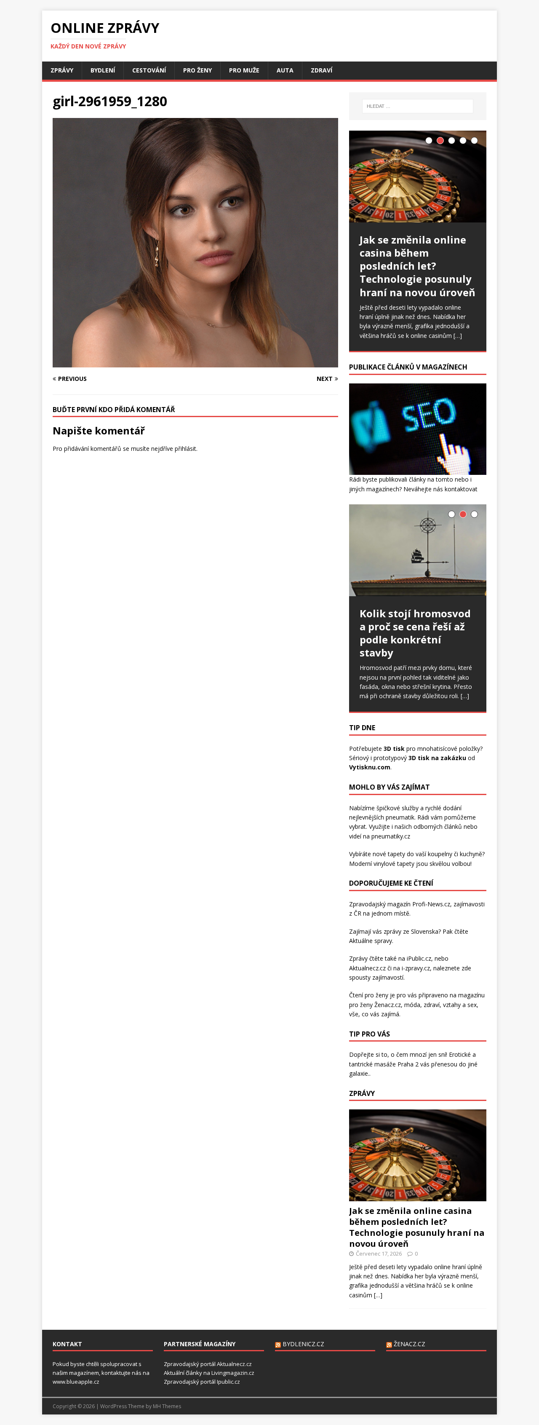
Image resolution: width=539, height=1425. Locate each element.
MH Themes (167, 1406)
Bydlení (103, 70)
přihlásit (185, 449)
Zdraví (321, 70)
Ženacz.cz (409, 1344)
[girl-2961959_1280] (195, 362)
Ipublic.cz (228, 1381)
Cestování (149, 70)
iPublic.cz (419, 958)
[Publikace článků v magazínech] (417, 470)
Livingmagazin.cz (232, 1373)
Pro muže (244, 70)
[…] (458, 336)
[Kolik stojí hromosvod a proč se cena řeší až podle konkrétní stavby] (417, 550)
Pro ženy (197, 70)
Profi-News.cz (431, 904)
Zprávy (62, 70)
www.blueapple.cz (76, 1381)
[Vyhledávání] (418, 106)
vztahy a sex (460, 1005)
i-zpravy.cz (416, 968)
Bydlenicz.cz (303, 1344)
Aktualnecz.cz (367, 968)
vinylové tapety (394, 864)
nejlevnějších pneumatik (381, 817)
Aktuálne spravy (370, 941)
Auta (285, 70)
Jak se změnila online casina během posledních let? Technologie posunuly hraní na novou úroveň (417, 1227)
